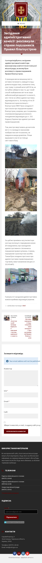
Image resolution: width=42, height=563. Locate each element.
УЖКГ (24, 306)
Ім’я (6, 391)
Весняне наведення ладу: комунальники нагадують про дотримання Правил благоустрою (27, 328)
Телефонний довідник (10, 493)
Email (7, 401)
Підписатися (11, 517)
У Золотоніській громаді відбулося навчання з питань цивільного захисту (14, 327)
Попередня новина (28, 316)
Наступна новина (14, 316)
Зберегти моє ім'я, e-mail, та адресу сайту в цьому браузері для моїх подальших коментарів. (21, 425)
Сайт (6, 412)
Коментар (8, 369)
